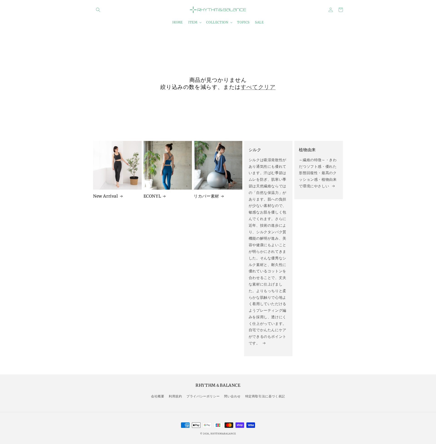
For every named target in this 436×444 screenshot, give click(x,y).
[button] (98, 10)
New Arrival (105, 196)
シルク (255, 149)
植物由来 (307, 149)
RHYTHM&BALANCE (223, 433)
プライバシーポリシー (203, 396)
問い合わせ (232, 396)
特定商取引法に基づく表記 (265, 396)
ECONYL (152, 196)
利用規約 (175, 396)
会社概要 (157, 396)
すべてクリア (258, 86)
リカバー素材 (206, 196)
